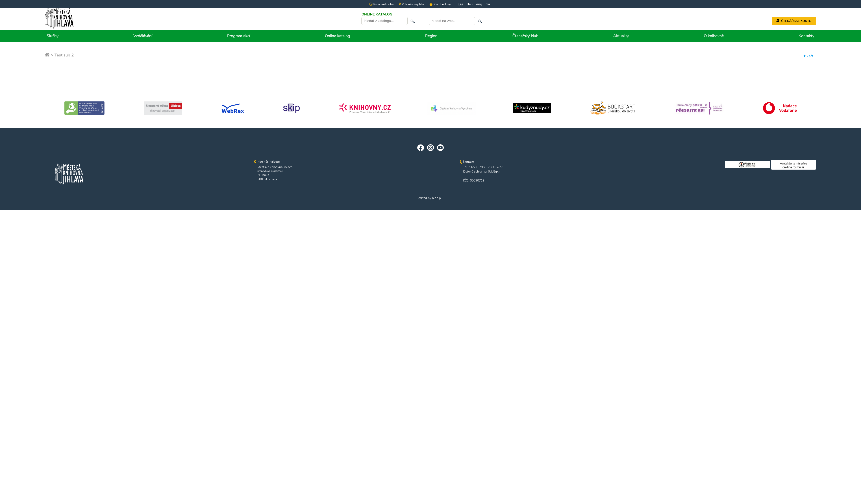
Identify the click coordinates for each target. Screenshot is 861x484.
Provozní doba (383, 4)
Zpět (809, 56)
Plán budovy (441, 4)
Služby (53, 36)
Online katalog (337, 36)
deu (470, 4)
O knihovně (714, 36)
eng (479, 4)
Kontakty (806, 36)
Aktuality (621, 36)
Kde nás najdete (412, 4)
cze (460, 4)
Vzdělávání (142, 36)
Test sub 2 (64, 55)
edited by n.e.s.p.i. (430, 198)
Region (431, 36)
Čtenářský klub (525, 36)
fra (488, 4)
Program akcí (238, 36)
